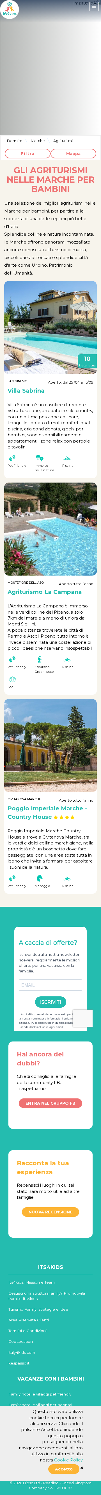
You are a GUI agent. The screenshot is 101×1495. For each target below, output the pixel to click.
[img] (82, 1467)
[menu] (94, 6)
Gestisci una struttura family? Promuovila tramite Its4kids (46, 1296)
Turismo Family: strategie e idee (38, 1309)
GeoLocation (20, 1341)
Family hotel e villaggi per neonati (40, 1405)
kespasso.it (18, 1363)
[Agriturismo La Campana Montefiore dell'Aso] (50, 529)
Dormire (14, 140)
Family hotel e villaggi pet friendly (39, 1394)
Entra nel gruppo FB (50, 1103)
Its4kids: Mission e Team (31, 1282)
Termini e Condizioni (27, 1330)
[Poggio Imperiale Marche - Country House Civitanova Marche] (50, 745)
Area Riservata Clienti (28, 1320)
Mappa (73, 153)
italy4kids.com (21, 1352)
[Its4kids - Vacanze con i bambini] (9, 9)
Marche (38, 140)
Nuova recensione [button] (50, 1212)
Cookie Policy (68, 1460)
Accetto (64, 1469)
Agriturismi (63, 140)
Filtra (28, 153)
